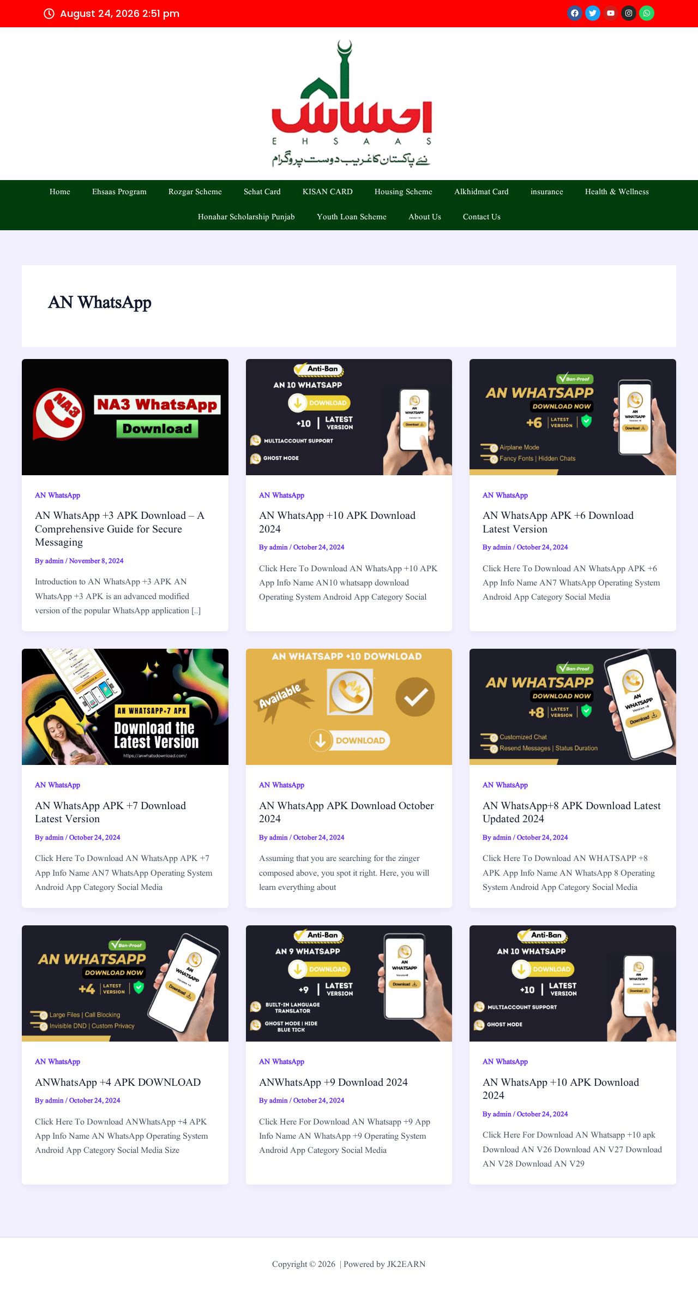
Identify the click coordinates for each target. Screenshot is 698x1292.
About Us (424, 217)
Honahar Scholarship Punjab (246, 217)
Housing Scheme (403, 192)
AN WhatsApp (57, 495)
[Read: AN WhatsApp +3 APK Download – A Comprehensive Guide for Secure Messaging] (125, 417)
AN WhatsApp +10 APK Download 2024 (337, 523)
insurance (547, 192)
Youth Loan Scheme (352, 217)
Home (60, 192)
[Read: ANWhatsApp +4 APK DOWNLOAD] (125, 983)
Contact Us (482, 217)
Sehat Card (262, 192)
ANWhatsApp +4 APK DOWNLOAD (118, 1083)
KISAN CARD (328, 192)
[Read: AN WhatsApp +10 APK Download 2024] (349, 417)
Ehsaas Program (119, 192)
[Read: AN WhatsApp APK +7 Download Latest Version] (125, 707)
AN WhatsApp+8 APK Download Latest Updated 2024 (572, 813)
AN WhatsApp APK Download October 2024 (346, 813)
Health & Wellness (617, 192)
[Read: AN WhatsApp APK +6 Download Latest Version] (573, 417)
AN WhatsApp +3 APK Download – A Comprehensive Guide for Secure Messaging (119, 530)
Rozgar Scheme (195, 192)
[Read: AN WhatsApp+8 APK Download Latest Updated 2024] (573, 707)
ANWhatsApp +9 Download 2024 (333, 1083)
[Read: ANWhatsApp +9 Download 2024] (349, 983)
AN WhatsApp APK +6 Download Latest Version (558, 523)
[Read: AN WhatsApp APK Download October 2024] (349, 707)
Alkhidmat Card (481, 192)
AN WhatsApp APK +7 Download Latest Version (110, 813)
